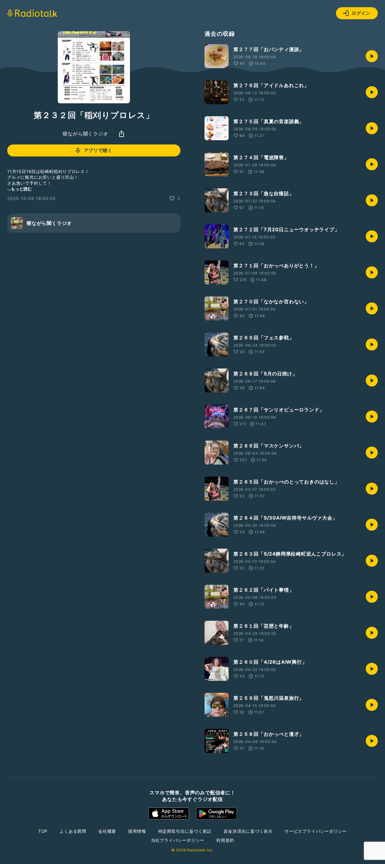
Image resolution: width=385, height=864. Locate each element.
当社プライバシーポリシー (178, 840)
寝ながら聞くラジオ (85, 134)
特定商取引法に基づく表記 (185, 831)
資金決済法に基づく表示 (248, 831)
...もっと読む (19, 188)
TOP (43, 831)
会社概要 (107, 831)
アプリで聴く (98, 150)
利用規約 (225, 840)
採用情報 (137, 831)
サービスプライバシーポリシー (316, 831)
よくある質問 (73, 831)
